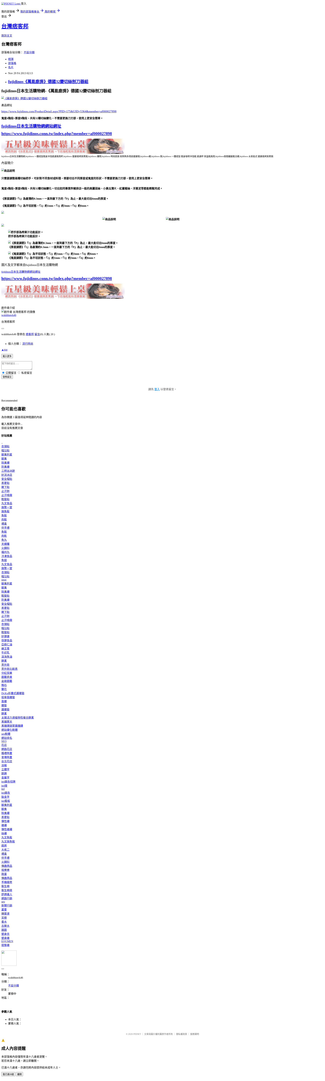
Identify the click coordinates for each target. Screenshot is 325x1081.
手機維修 (6, 882)
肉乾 (4, 535)
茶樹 (4, 917)
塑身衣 (5, 934)
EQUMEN (7, 941)
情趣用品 (6, 865)
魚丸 (4, 539)
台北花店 (6, 761)
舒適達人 (6, 894)
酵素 (4, 660)
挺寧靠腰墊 (8, 697)
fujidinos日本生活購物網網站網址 (31, 126)
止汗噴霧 (6, 495)
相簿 (11, 59)
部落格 (12, 63)
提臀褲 (5, 945)
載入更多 (7, 356)
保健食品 (6, 640)
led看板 (5, 800)
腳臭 (4, 458)
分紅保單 (6, 673)
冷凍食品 (6, 556)
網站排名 (6, 738)
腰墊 (4, 705)
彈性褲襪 (6, 829)
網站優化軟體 (9, 729)
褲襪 (4, 825)
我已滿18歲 (8, 1074)
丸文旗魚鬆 (8, 841)
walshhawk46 (8, 315)
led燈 (4, 785)
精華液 (5, 913)
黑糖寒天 (6, 721)
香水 (4, 921)
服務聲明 (194, 1034)
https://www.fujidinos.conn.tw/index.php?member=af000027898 (56, 133)
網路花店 (6, 749)
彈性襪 (5, 821)
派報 (4, 765)
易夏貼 (5, 483)
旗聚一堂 (6, 507)
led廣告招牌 (8, 781)
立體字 (5, 769)
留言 (37, 334)
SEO (4, 741)
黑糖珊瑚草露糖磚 (12, 725)
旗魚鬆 (5, 511)
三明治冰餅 (8, 470)
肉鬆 (4, 519)
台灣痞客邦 (14, 26)
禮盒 (4, 523)
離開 (19, 1074)
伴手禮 (5, 527)
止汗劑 (5, 491)
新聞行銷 (6, 905)
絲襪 (4, 833)
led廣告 (5, 792)
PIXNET (137, 1034)
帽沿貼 (5, 450)
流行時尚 (27, 343)
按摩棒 (5, 870)
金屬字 (5, 777)
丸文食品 (6, 503)
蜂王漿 (5, 648)
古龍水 (5, 925)
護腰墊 (5, 709)
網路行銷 (6, 898)
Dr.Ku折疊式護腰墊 (12, 693)
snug (3, 579)
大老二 (5, 849)
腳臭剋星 (6, 454)
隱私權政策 (181, 1034)
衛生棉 (5, 886)
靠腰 (4, 701)
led (3, 788)
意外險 (5, 664)
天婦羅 (5, 544)
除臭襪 (5, 462)
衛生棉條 (6, 890)
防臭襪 (5, 466)
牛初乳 (5, 652)
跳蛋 (4, 874)
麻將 (4, 845)
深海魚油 (6, 656)
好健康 (5, 636)
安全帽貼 (6, 479)
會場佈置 (6, 757)
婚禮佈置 (6, 753)
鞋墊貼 (5, 499)
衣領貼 (5, 446)
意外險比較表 (9, 668)
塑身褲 (5, 938)
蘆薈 (4, 909)
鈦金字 (5, 796)
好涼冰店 (6, 474)
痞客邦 (30, 334)
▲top (4, 349)
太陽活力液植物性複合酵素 (17, 717)
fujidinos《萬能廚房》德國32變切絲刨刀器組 (48, 81)
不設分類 (29, 52)
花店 (4, 745)
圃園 (4, 929)
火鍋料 (5, 548)
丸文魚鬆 (6, 837)
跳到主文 (6, 35)
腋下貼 (5, 487)
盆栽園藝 (6, 681)
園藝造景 (6, 677)
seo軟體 (5, 733)
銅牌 (4, 773)
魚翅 (4, 560)
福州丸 (5, 552)
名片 (11, 67)
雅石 (4, 685)
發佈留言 (7, 377)
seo (3, 901)
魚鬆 (4, 515)
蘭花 (4, 689)
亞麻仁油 (6, 644)
